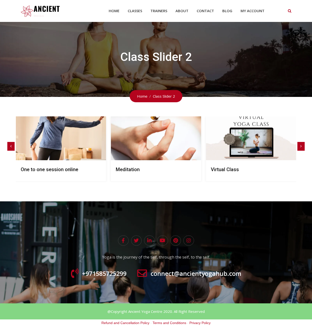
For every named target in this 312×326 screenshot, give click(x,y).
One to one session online (49, 169)
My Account (252, 10)
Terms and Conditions (169, 323)
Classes (135, 10)
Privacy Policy (200, 323)
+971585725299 (104, 273)
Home (114, 10)
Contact (205, 10)
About (182, 10)
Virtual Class (225, 169)
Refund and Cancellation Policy (125, 323)
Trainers (158, 10)
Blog (227, 10)
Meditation (128, 169)
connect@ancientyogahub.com (196, 273)
